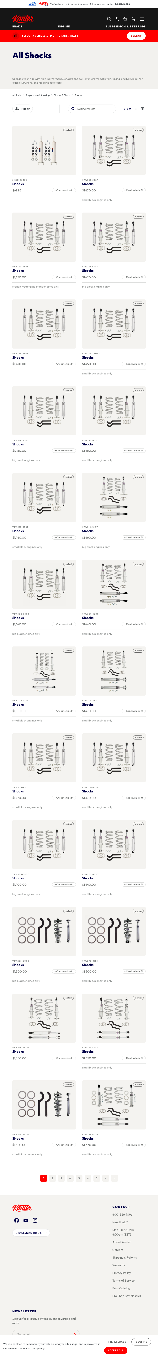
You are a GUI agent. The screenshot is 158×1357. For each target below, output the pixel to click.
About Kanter (121, 1242)
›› (114, 1178)
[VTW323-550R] (44, 497)
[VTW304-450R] (114, 757)
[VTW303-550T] (44, 844)
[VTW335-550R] (44, 324)
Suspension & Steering (126, 26)
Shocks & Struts (62, 95)
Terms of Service (123, 1280)
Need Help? (120, 1222)
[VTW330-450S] (114, 410)
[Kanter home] (15, 35)
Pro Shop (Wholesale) (126, 1296)
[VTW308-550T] (44, 584)
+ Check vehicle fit (64, 190)
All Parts (16, 95)
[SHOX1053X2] (44, 150)
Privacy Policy (121, 1273)
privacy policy (36, 1348)
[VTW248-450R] (44, 1018)
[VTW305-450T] (114, 671)
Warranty (118, 1265)
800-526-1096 (122, 1214)
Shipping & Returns (124, 1257)
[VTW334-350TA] (114, 324)
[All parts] (142, 19)
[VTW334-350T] (44, 410)
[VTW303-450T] (114, 844)
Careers (117, 1250)
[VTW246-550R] (44, 1105)
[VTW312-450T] (114, 497)
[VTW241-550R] (114, 1105)
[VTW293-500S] (44, 931)
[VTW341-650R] (114, 237)
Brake (17, 26)
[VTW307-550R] (114, 584)
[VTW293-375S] (114, 931)
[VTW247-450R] (114, 1018)
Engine (64, 26)
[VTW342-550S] (44, 237)
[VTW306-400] (44, 671)
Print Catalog (121, 1288)
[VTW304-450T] (44, 757)
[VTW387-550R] (114, 150)
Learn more (122, 3)
